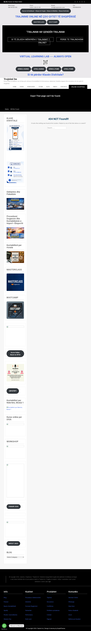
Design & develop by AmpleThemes (55, 628)
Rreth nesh (28, 619)
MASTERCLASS (39, 22)
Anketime (28, 602)
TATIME (40, 86)
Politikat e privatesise (53, 610)
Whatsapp (71, 602)
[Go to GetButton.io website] (4, 629)
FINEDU (55, 86)
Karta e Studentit (73, 610)
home (14, 86)
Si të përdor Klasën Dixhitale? (46, 74)
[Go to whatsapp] (4, 626)
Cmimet (49, 615)
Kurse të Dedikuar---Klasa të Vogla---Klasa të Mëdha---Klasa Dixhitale (45, 11)
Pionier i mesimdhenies (10, 615)
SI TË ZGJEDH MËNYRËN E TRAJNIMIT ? (30, 39)
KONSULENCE (31, 86)
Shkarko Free (7, 619)
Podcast (6, 602)
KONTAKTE (64, 86)
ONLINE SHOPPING (78, 87)
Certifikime (50, 606)
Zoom (70, 615)
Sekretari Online (73, 597)
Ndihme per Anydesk (74, 619)
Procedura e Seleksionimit (33, 597)
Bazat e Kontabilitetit (10, 606)
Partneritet (28, 610)
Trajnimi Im (10, 79)
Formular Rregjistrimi (31, 606)
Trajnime (49, 597)
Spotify (6, 610)
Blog (5, 597)
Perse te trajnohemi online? (60, 41)
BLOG (48, 86)
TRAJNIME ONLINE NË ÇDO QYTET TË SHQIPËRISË (45, 16)
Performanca (29, 615)
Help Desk (71, 606)
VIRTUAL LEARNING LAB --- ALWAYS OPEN (45, 56)
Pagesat (49, 619)
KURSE (22, 86)
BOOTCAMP (53, 22)
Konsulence (50, 602)
